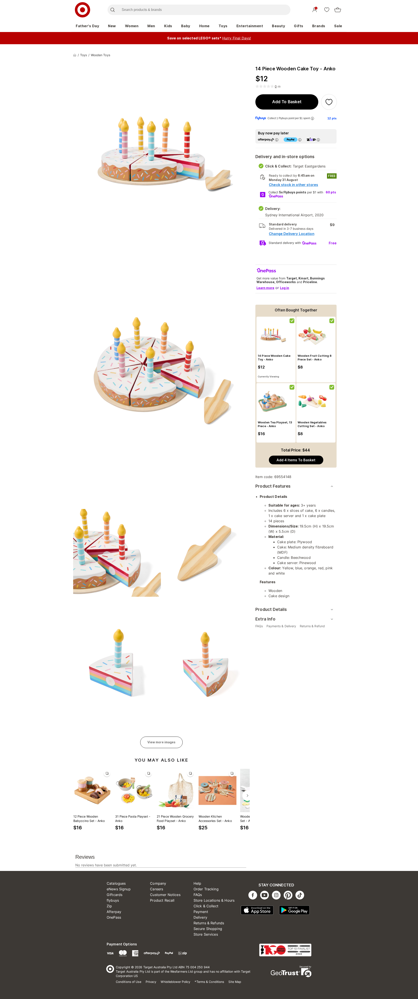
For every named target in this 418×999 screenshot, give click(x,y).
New (112, 26)
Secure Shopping (208, 928)
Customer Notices (165, 895)
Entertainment (249, 26)
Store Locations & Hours (214, 900)
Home (204, 26)
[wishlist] (326, 9)
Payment (201, 911)
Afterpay (114, 911)
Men (151, 26)
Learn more (265, 288)
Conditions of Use (128, 982)
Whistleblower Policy (175, 982)
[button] (286, 102)
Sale (338, 26)
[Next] (247, 795)
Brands (318, 26)
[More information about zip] (318, 140)
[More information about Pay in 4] (300, 140)
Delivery (200, 917)
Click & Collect (206, 906)
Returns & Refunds (209, 923)
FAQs (198, 895)
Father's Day (87, 26)
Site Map (234, 982)
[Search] (112, 10)
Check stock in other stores (293, 185)
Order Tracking (206, 889)
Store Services (206, 934)
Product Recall (162, 900)
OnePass (114, 917)
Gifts (298, 26)
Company (158, 883)
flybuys (113, 900)
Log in (284, 288)
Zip (109, 906)
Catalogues (116, 883)
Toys (223, 26)
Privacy (151, 982)
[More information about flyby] (312, 118)
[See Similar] (107, 773)
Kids (168, 26)
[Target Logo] (82, 9)
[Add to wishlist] (329, 102)
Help (197, 883)
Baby (185, 26)
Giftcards (114, 895)
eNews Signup (119, 889)
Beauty (278, 26)
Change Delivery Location (291, 234)
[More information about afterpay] (276, 140)
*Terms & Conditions (209, 982)
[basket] (337, 9)
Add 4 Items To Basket (295, 460)
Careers (156, 889)
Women (132, 26)
